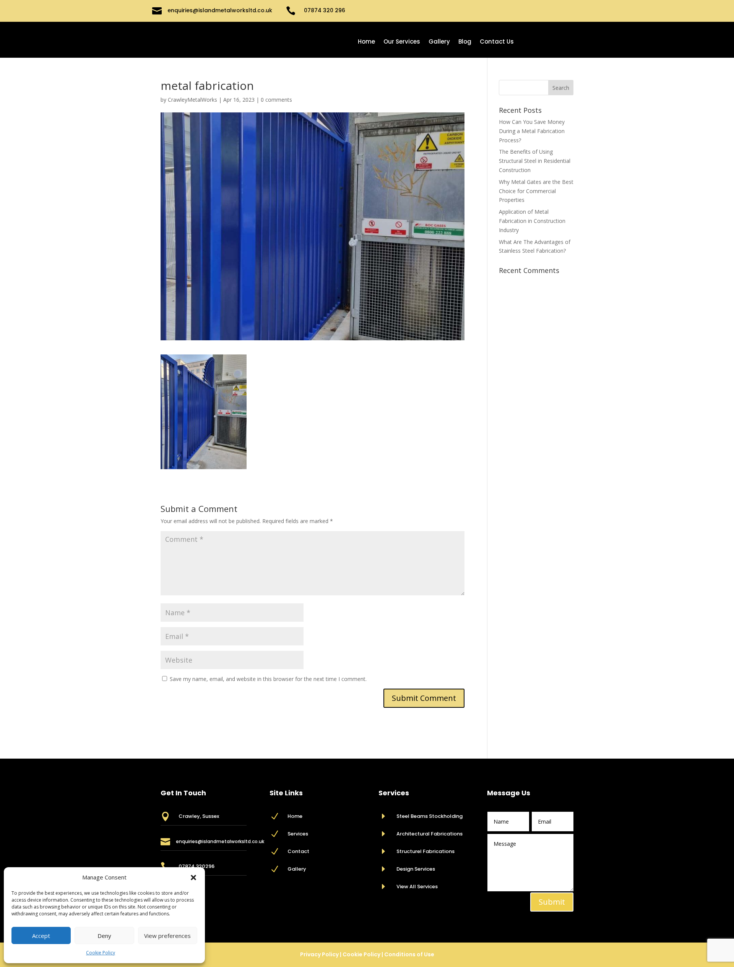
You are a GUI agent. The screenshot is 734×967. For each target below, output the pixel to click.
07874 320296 (196, 866)
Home (366, 42)
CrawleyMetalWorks (192, 99)
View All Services (417, 886)
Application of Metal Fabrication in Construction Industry (532, 221)
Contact (298, 851)
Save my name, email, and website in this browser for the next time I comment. (268, 679)
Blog (464, 42)
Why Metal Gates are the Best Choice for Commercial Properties (536, 191)
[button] (193, 877)
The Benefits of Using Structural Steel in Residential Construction (534, 161)
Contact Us (497, 42)
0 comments (276, 99)
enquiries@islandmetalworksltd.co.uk (219, 10)
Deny (104, 935)
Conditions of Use (409, 954)
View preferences (167, 935)
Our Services (401, 42)
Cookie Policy (100, 952)
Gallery (439, 42)
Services (297, 833)
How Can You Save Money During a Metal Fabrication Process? (532, 131)
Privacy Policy (319, 954)
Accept (41, 935)
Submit (552, 902)
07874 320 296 (324, 10)
